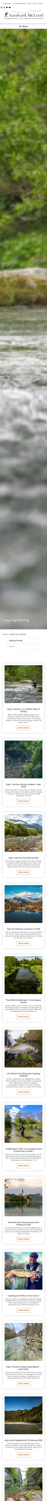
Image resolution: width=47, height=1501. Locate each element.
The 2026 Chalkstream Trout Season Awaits (23, 1001)
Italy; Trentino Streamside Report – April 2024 (23, 1368)
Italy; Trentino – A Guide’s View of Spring (23, 710)
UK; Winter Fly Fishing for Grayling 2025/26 (23, 1074)
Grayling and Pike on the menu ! (23, 1296)
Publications (32, 3)
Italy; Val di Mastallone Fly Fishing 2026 (23, 1440)
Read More (23, 728)
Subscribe (7, 3)
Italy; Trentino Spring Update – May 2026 (23, 785)
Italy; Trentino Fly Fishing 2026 (23, 858)
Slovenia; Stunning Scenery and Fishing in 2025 (23, 1223)
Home (5, 634)
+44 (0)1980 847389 (19, 3)
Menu (25, 26)
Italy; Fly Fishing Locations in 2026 (23, 929)
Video (40, 3)
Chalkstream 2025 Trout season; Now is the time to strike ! (23, 1150)
